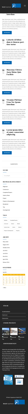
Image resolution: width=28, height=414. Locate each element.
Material (19, 227)
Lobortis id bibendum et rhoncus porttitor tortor (15, 42)
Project (4, 198)
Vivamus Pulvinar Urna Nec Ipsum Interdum (14, 102)
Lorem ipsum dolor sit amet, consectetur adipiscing (15, 132)
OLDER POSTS (14, 164)
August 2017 (6, 244)
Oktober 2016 (6, 247)
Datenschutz (5, 318)
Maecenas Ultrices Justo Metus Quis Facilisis (14, 72)
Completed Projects (7, 192)
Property (17, 230)
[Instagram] (15, 409)
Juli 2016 (5, 250)
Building (5, 220)
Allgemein (5, 186)
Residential (5, 204)
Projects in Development (9, 201)
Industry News (6, 195)
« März (4, 287)
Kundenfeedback (6, 311)
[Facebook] (13, 409)
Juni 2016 (5, 253)
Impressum (4, 315)
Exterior (12, 223)
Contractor (6, 223)
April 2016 (5, 259)
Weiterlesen (7, 32)
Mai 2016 (5, 256)
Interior (13, 227)
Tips (4, 207)
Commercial (6, 189)
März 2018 (5, 241)
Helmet (18, 223)
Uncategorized (6, 210)
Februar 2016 (6, 262)
